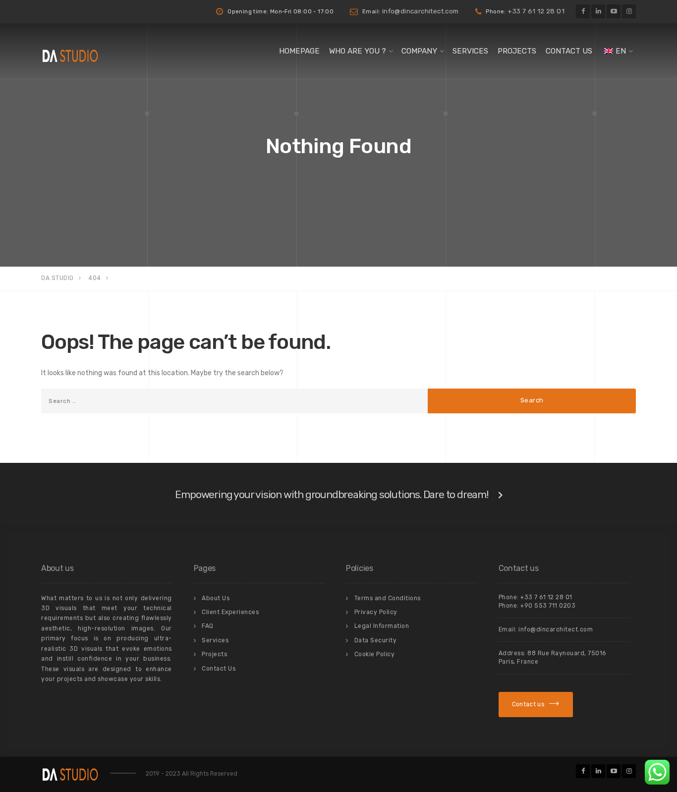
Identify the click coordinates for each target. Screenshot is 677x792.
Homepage (299, 51)
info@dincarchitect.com (420, 11)
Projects (517, 51)
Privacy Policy (375, 612)
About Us (215, 598)
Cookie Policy (374, 654)
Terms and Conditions (387, 598)
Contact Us (569, 51)
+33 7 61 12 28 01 (536, 11)
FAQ (208, 625)
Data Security (375, 640)
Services (470, 51)
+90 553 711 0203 (547, 605)
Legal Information (381, 625)
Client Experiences (230, 612)
